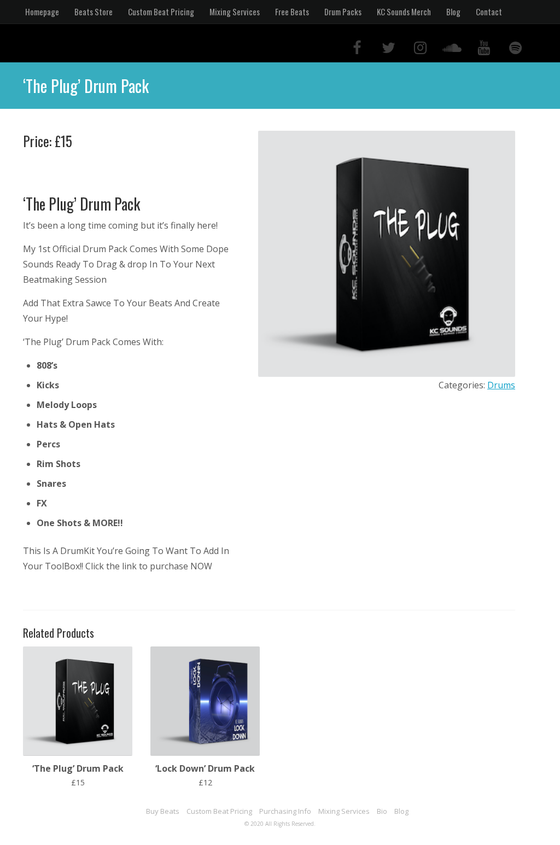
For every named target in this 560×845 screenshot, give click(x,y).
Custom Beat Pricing (161, 11)
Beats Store (93, 11)
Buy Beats (162, 811)
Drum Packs (342, 11)
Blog (453, 11)
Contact (489, 11)
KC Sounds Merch (404, 11)
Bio (382, 811)
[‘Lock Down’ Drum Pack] (205, 753)
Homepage (42, 11)
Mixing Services (234, 11)
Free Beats (292, 11)
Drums (501, 385)
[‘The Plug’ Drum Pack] (77, 753)
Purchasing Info (285, 811)
